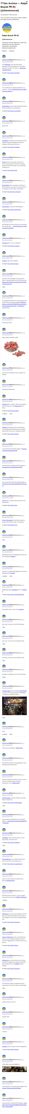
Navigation (27, 1)
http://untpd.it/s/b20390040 (14, 1088)
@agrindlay (23, 68)
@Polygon (21, 306)
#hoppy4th (6, 823)
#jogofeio (12, 556)
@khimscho (5, 914)
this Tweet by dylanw (13, 263)
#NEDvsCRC (19, 748)
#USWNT (17, 897)
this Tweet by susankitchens (15, 864)
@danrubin (7, 64)
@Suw (4, 162)
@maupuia (5, 243)
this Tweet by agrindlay (14, 73)
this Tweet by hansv (13, 945)
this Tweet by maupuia (13, 246)
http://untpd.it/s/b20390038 (13, 1105)
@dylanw (4, 260)
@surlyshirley (5, 106)
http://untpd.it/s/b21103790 (10, 450)
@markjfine (5, 140)
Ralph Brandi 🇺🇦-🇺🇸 (7, 59)
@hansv (4, 937)
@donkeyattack (7, 691)
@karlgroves (17, 406)
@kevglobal (9, 520)
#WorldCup (24, 897)
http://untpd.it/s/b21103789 (15, 467)
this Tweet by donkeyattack (15, 802)
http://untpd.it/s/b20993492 (15, 484)
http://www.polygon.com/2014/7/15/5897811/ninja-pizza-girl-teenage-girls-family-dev (14, 304)
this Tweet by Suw (12, 170)
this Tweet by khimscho (14, 922)
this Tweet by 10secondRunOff (16, 594)
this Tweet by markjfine (14, 147)
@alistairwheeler (6, 70)
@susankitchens (6, 859)
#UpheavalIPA (9, 1106)
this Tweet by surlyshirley (14, 111)
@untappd (5, 467)
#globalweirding (10, 880)
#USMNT (16, 964)
